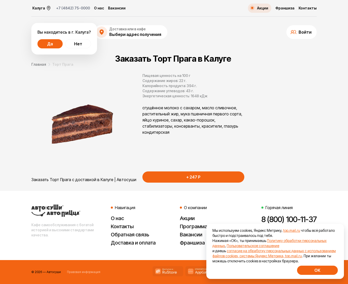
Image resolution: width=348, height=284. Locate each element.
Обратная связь (130, 235)
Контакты (308, 8)
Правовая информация (83, 272)
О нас (99, 8)
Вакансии (117, 8)
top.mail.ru (291, 230)
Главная (38, 64)
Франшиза (285, 8)
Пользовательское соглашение (253, 246)
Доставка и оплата (133, 243)
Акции (187, 218)
